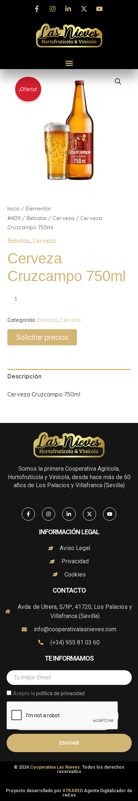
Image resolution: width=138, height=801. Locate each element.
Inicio (13, 208)
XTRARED (73, 790)
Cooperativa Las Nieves (55, 767)
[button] (69, 63)
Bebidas (36, 218)
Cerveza (63, 218)
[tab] (69, 376)
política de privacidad (60, 693)
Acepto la (49, 693)
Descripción (24, 376)
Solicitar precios (42, 337)
